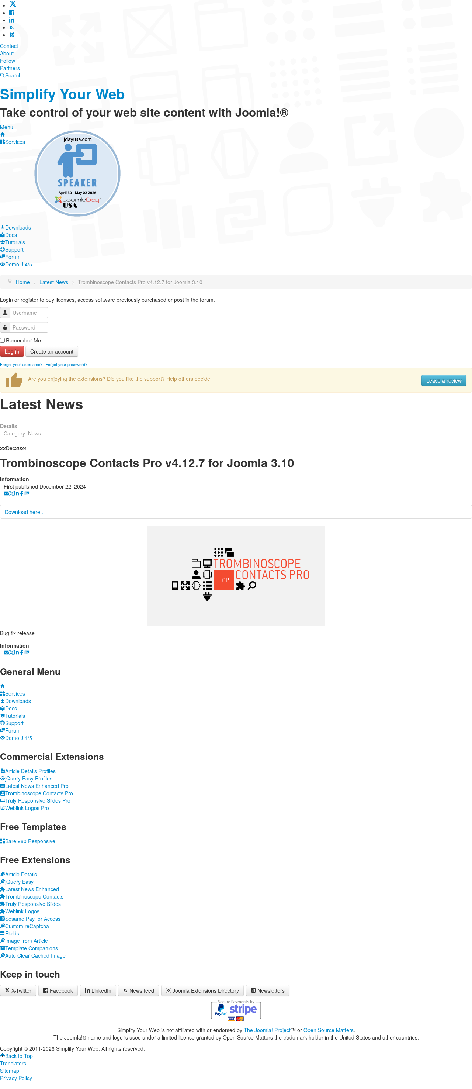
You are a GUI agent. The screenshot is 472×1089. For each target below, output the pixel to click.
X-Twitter (20, 990)
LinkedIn (101, 990)
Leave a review (444, 380)
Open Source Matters (328, 1030)
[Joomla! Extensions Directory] (11, 34)
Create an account (51, 351)
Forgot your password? (66, 364)
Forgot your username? (21, 364)
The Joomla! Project (267, 1030)
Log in (12, 351)
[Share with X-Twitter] (11, 493)
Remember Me (23, 340)
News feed (141, 990)
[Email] (6, 493)
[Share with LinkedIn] (16, 493)
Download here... (25, 512)
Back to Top (19, 1055)
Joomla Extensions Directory (206, 990)
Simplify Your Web (62, 93)
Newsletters (271, 990)
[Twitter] (13, 5)
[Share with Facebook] (21, 493)
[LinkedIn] (11, 20)
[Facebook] (11, 12)
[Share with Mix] (27, 493)
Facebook (61, 990)
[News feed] (11, 27)
